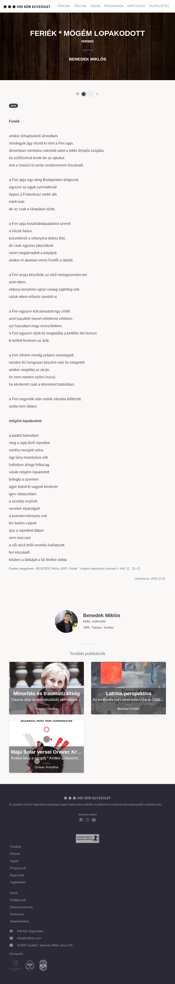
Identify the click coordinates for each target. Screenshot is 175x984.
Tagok (95, 6)
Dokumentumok (21, 907)
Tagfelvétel (159, 6)
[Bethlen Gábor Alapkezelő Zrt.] (16, 966)
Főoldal (64, 6)
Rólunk (81, 6)
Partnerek (17, 914)
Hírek (14, 893)
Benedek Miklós (87, 59)
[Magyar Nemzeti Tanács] (45, 966)
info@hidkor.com (29, 938)
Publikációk (18, 900)
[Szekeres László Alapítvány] (31, 966)
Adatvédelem (19, 921)
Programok (114, 6)
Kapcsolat (136, 6)
